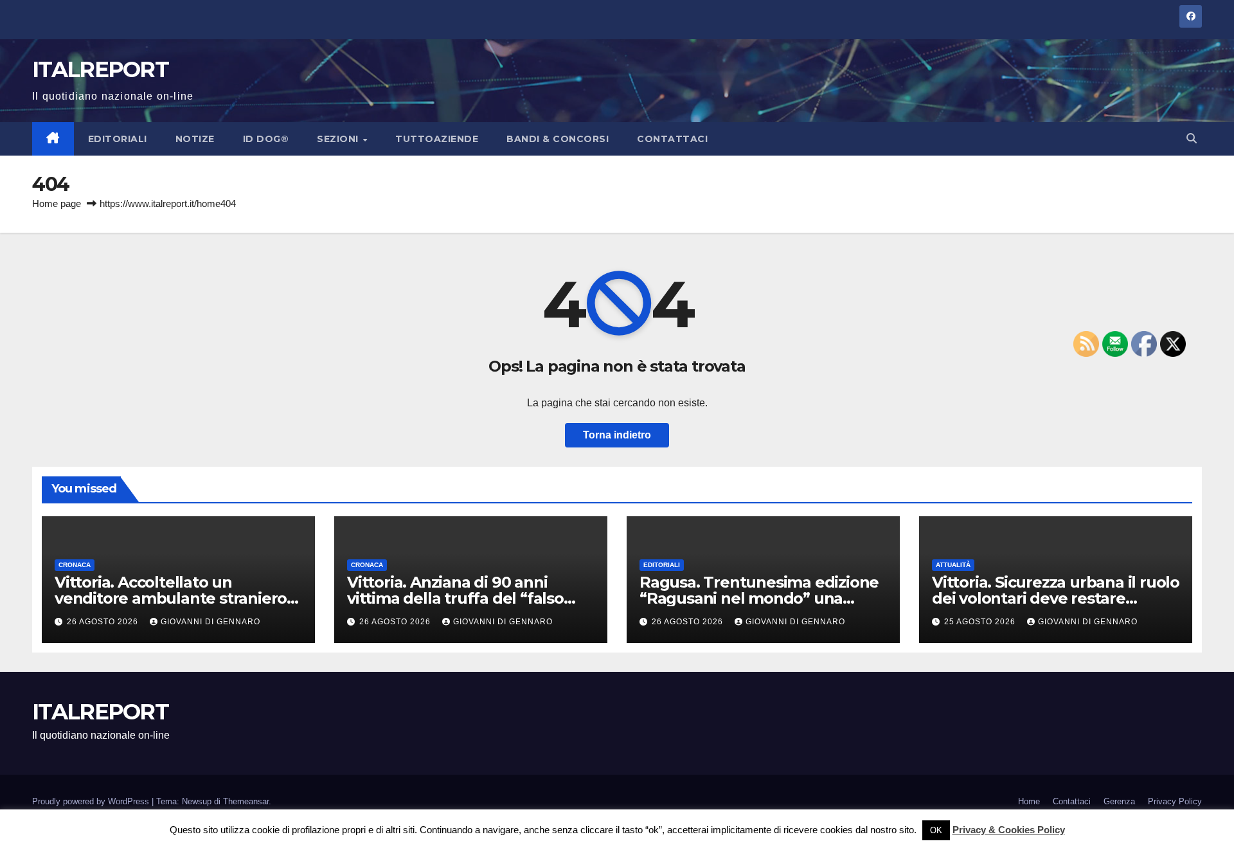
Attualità (953, 564)
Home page (56, 203)
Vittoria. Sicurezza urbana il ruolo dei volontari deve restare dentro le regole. (1055, 598)
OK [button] (936, 830)
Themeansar (246, 801)
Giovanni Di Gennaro (210, 621)
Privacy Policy (1175, 801)
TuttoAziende (436, 139)
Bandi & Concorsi (557, 139)
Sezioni (339, 139)
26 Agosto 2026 (104, 621)
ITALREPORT (100, 69)
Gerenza (1119, 801)
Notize (195, 139)
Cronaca (74, 564)
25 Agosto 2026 (981, 621)
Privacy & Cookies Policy (1008, 829)
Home (1029, 801)
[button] (1191, 138)
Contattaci (672, 139)
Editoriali (117, 139)
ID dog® (266, 139)
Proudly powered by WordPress (92, 801)
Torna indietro (617, 434)
